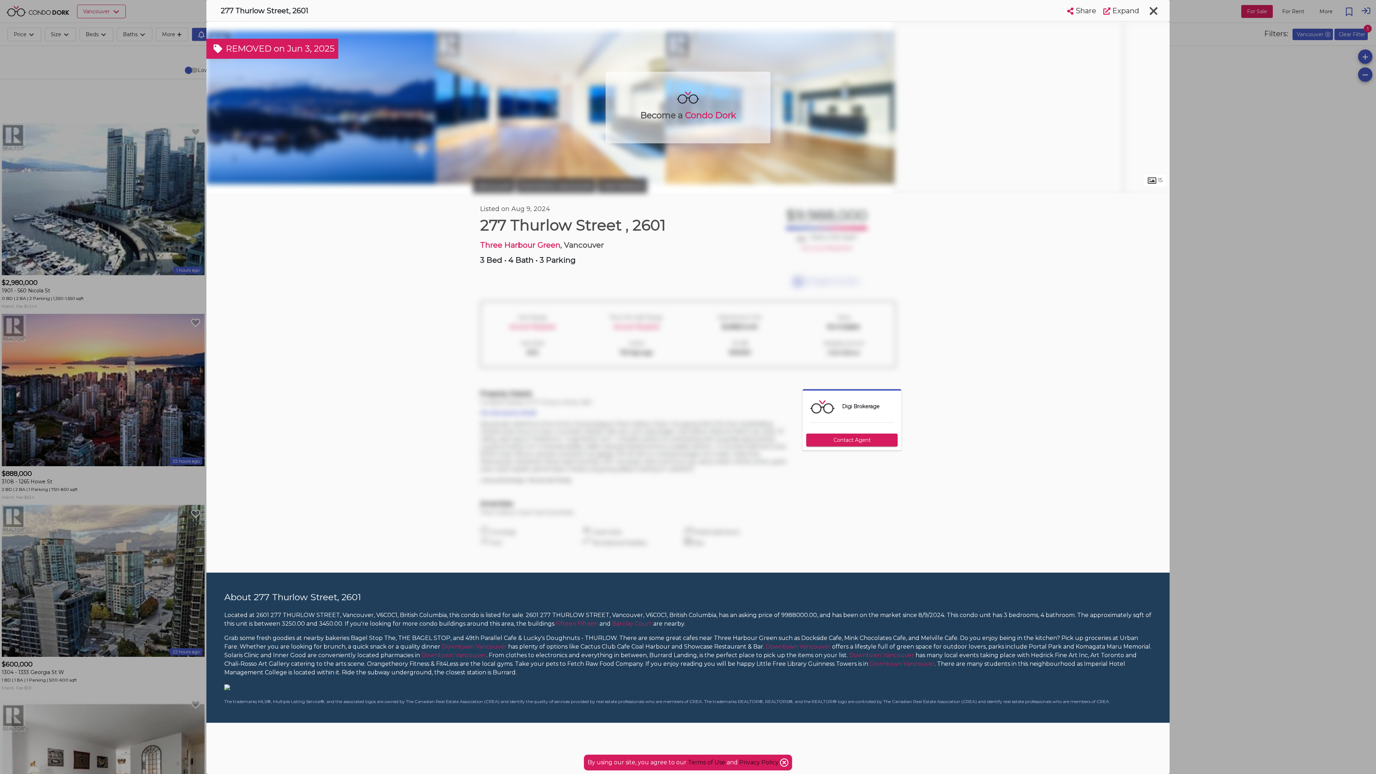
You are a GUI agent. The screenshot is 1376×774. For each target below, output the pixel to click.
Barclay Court (632, 623)
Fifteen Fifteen (577, 623)
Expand (1124, 10)
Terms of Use (706, 762)
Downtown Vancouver (556, 186)
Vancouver (494, 186)
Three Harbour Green (520, 244)
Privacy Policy (759, 762)
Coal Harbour (622, 186)
